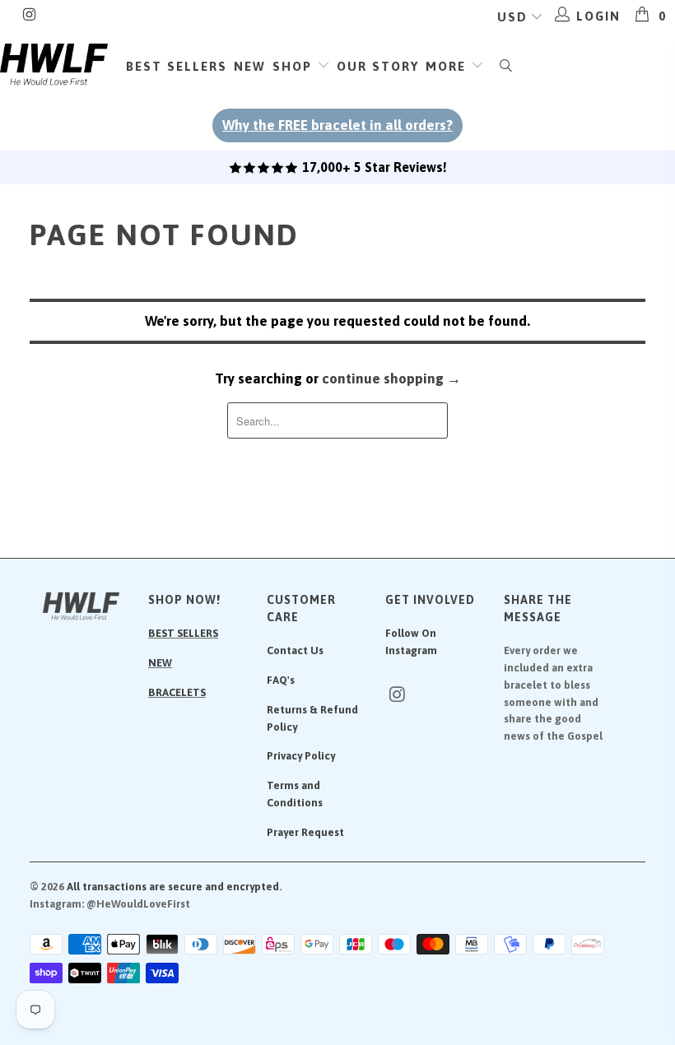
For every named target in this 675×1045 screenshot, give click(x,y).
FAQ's (281, 680)
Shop (294, 66)
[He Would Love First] (54, 65)
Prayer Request (305, 832)
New (250, 66)
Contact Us (295, 650)
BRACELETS (177, 692)
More (448, 66)
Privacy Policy (301, 756)
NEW (160, 663)
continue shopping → (391, 378)
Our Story (378, 66)
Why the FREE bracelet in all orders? (337, 125)
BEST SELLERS (183, 633)
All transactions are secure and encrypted (173, 886)
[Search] (506, 66)
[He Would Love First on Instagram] (29, 16)
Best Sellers (176, 66)
